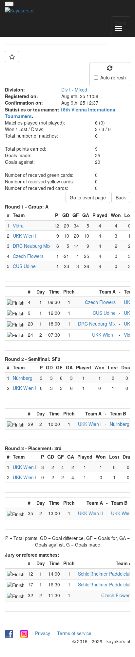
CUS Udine (24, 266)
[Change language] (9, 4)
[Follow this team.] (12, 56)
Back (121, 197)
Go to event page (88, 197)
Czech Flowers (28, 256)
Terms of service (74, 633)
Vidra (18, 225)
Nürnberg (22, 378)
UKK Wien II (25, 467)
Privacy (42, 633)
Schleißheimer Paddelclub (105, 573)
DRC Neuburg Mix (31, 246)
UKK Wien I (24, 235)
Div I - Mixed (74, 89)
